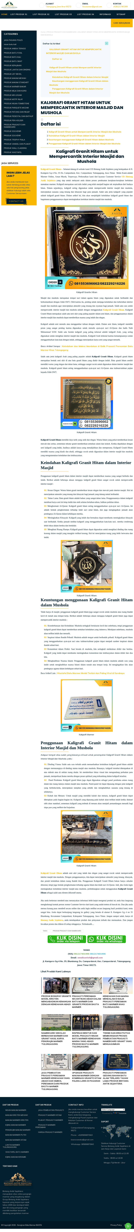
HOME (4, 14)
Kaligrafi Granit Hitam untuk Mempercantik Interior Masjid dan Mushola (85, 131)
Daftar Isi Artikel (51, 43)
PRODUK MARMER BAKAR (15, 86)
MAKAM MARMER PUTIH (15, 1135)
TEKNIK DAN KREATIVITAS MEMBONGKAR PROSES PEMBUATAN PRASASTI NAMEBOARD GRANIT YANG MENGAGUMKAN (117, 1038)
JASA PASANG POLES (13, 40)
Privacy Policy (116, 1225)
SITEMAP (121, 14)
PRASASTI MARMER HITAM (50, 1115)
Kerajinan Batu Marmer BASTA (29, 1225)
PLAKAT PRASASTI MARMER (50, 1120)
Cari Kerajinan (121, 23)
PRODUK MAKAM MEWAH (15, 78)
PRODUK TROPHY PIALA (14, 140)
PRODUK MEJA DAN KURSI (15, 91)
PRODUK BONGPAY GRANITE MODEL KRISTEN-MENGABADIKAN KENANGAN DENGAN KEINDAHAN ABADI (56, 1000)
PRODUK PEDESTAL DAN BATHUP (18, 116)
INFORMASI (105, 14)
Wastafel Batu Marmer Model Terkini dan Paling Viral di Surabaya (90, 673)
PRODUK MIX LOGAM (13, 95)
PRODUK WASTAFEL (13, 152)
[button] (42, 119)
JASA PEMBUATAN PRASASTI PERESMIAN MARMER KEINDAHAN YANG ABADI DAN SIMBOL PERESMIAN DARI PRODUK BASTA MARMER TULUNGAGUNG (55, 1080)
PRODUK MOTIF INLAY (13, 99)
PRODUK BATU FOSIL (13, 53)
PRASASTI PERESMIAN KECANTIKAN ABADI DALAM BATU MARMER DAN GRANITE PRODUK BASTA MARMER (86, 1001)
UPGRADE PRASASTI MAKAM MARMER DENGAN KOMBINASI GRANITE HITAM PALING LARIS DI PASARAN (86, 1076)
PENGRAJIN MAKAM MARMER (17, 1130)
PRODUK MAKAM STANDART (16, 82)
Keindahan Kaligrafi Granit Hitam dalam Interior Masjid (80, 77)
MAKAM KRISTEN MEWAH (16, 1115)
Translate (122, 1113)
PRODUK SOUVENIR (12, 131)
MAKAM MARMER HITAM (15, 1140)
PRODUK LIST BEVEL (13, 74)
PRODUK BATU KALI (12, 57)
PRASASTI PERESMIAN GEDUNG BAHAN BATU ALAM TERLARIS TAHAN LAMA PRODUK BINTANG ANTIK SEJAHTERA (116, 1078)
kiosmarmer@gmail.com (92, 7)
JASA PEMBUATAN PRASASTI (51, 1110)
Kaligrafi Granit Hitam (51, 169)
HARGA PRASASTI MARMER (50, 1132)
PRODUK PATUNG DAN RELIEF (17, 112)
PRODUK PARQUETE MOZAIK (16, 108)
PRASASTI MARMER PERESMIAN (45, 1126)
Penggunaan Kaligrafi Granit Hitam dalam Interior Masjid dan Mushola (84, 143)
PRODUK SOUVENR (12, 135)
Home (43, 32)
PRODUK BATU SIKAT (13, 61)
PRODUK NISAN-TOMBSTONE (16, 103)
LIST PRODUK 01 (18, 14)
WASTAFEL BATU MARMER (17, 1152)
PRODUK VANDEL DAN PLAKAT (17, 144)
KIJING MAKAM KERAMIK (15, 1157)
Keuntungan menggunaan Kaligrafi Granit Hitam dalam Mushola (81, 139)
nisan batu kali (10, 44)
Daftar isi (57, 59)
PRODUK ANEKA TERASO (15, 48)
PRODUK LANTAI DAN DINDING (17, 69)
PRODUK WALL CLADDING (15, 148)
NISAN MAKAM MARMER (15, 1110)
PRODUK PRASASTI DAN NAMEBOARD (62, 32)
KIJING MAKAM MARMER (15, 1125)
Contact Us (16, 201)
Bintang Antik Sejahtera (52, 920)
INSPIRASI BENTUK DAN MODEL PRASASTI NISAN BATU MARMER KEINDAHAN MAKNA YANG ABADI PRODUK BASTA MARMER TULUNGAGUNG (86, 1040)
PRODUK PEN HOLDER (13, 120)
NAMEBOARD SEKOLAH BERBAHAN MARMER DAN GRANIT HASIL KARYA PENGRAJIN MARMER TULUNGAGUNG (54, 1038)
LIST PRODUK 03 (63, 14)
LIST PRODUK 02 (41, 14)
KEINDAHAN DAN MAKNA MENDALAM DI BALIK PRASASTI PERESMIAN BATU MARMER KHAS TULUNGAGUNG (116, 1001)
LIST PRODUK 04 (85, 14)
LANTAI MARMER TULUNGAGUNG (11, 1146)
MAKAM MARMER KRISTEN (16, 1120)
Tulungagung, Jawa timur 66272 (58, 7)
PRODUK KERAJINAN (12, 65)
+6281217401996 (120, 7)
